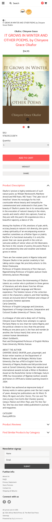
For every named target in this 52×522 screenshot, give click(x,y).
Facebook (4, 502)
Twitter (9, 502)
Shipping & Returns (10, 491)
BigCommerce (17, 518)
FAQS (5, 479)
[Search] (10, 3)
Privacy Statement (10, 482)
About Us (6, 476)
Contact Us (7, 488)
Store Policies (8, 485)
